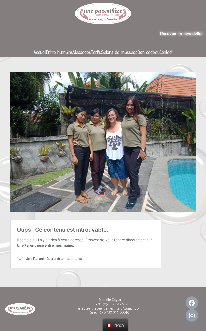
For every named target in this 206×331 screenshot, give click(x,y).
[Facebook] (192, 302)
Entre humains (59, 52)
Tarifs (96, 52)
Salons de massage (119, 52)
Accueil (39, 52)
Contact (166, 52)
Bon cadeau (149, 52)
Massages (82, 52)
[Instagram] (192, 315)
